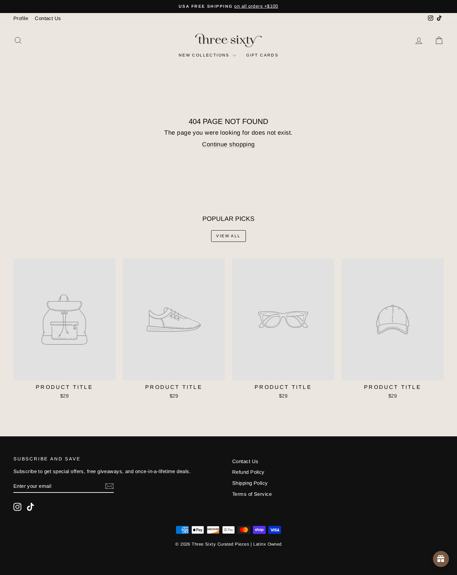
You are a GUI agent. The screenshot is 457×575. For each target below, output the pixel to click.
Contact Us (48, 18)
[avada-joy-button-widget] (441, 559)
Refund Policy (248, 472)
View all (228, 236)
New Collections (205, 55)
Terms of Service (252, 494)
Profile (20, 18)
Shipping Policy (250, 483)
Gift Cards (262, 55)
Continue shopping (228, 144)
